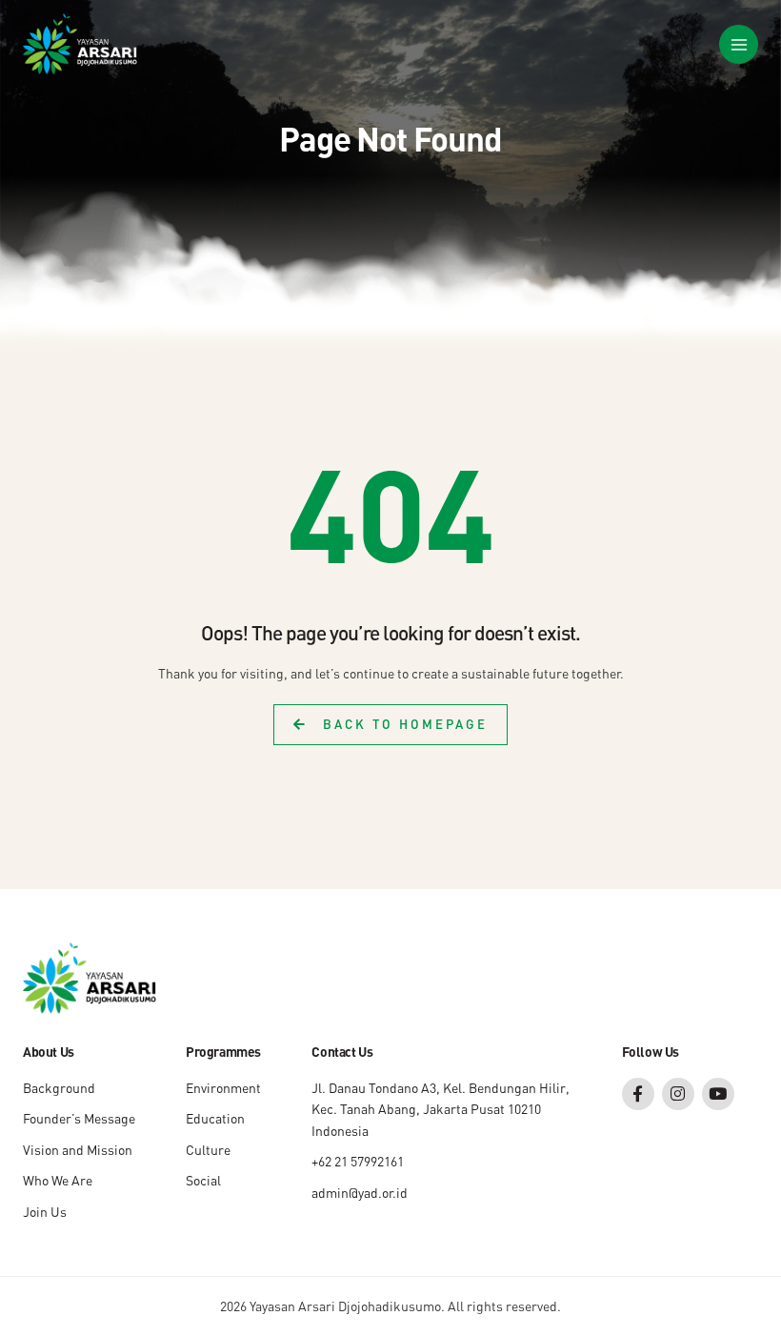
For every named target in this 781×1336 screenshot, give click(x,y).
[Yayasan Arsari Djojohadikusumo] (80, 44)
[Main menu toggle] (738, 44)
